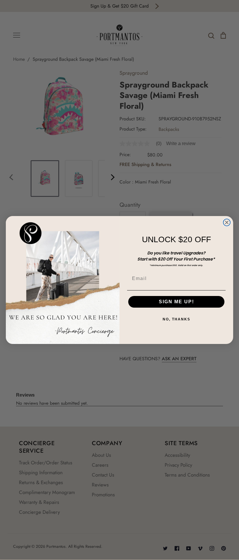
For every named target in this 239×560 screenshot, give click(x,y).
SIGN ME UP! (176, 301)
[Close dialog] (226, 222)
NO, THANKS (176, 319)
